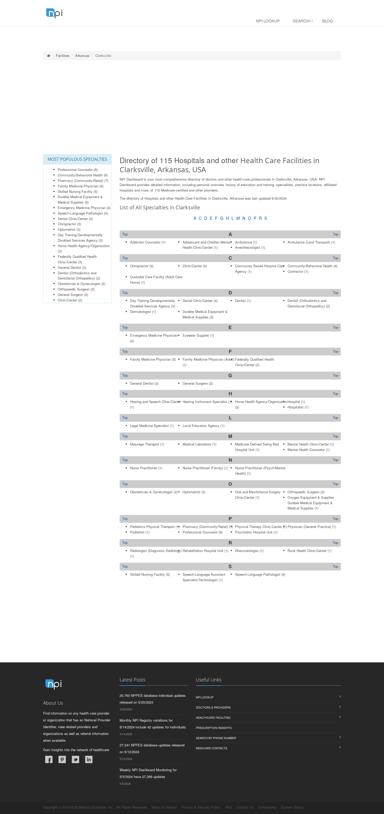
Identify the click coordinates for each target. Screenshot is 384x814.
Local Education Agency (201, 425)
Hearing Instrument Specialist (205, 401)
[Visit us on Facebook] (49, 759)
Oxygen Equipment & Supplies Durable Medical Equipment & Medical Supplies (311, 503)
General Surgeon (70, 294)
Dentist (240, 300)
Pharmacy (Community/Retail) (80, 180)
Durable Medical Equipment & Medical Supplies (80, 199)
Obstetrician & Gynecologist (79, 283)
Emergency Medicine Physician (82, 207)
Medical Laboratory (197, 444)
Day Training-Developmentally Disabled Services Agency (80, 237)
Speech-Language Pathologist (80, 213)
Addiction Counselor (145, 242)
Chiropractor (67, 223)
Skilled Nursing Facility (75, 191)
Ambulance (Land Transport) (309, 242)
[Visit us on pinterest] (62, 759)
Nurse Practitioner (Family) (203, 467)
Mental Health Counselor (306, 449)
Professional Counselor (75, 169)
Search (301, 20)
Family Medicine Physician (78, 185)
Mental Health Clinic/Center (308, 444)
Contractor (295, 271)
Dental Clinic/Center (73, 218)
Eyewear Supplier (196, 335)
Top (335, 234)
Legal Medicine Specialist (149, 425)
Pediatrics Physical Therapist (152, 526)
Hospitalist (296, 407)
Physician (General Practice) (309, 526)
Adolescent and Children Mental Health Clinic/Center (207, 245)
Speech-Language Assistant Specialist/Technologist (204, 577)
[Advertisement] (192, 107)
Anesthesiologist (247, 247)
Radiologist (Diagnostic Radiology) (156, 550)
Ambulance (243, 242)
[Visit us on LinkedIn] (88, 759)
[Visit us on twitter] (75, 759)
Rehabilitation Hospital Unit (203, 550)
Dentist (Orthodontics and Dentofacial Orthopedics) (77, 275)
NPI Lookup (268, 20)
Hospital (294, 401)
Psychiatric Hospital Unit (253, 532)
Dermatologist (140, 311)
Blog (327, 20)
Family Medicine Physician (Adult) (208, 359)
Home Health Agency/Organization (84, 245)
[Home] (48, 55)
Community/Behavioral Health (80, 175)
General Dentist (69, 267)
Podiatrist (137, 532)
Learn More (112, 33)
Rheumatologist (247, 550)
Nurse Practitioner (143, 467)
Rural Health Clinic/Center (307, 550)
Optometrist (66, 229)
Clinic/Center (67, 300)
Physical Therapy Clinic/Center (258, 526)
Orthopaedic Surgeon (74, 289)
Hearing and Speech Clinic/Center (155, 401)
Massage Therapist (144, 444)
